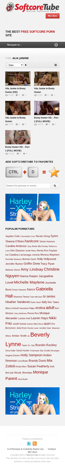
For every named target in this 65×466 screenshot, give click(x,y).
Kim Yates (53, 302)
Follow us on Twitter (29, 443)
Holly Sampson (31, 355)
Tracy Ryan (47, 263)
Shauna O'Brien (14, 241)
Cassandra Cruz (27, 236)
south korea (19, 323)
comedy (36, 255)
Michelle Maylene (29, 282)
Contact (52, 449)
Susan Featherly (38, 366)
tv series (49, 296)
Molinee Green (12, 270)
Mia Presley (43, 246)
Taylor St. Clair (28, 345)
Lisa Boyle (23, 361)
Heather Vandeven (17, 302)
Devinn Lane (32, 328)
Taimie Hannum (47, 241)
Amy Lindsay (32, 269)
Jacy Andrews (20, 313)
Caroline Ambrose (16, 246)
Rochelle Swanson (13, 259)
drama (30, 324)
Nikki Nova (38, 324)
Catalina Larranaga (20, 254)
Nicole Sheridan (23, 372)
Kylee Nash (36, 302)
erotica (40, 308)
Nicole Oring (43, 236)
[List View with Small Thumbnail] (56, 65)
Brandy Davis (37, 360)
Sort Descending (26, 65)
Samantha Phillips (27, 308)
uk (28, 336)
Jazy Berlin (32, 246)
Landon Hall (24, 318)
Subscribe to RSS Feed (34, 443)
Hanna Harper (29, 276)
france (31, 289)
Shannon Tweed (21, 297)
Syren (54, 236)
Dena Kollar (10, 351)
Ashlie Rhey (30, 251)
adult (50, 307)
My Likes (52, 16)
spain (47, 323)
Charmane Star (37, 351)
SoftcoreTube (32, 455)
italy (44, 302)
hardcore (32, 241)
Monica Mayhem (49, 254)
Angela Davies (12, 355)
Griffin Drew (32, 263)
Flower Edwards (19, 290)
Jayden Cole (12, 236)
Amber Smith (19, 335)
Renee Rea (33, 313)
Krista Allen (21, 366)
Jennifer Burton (14, 263)
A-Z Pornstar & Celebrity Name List (25, 449)
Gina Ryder (23, 379)
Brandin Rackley (46, 345)
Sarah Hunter (22, 351)
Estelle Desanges (52, 351)
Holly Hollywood (46, 259)
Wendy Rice (43, 250)
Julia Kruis (21, 328)
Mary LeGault (12, 308)
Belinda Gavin (29, 259)
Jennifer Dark (45, 328)
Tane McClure (36, 297)
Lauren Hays (39, 318)
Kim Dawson (17, 250)
